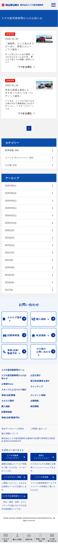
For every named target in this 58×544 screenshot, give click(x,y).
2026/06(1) (10, 185)
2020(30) (9, 267)
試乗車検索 (6, 412)
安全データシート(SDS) (12, 428)
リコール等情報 (41, 477)
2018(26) (9, 282)
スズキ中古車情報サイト (12, 496)
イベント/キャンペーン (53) (19, 157)
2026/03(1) (10, 208)
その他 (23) (11, 165)
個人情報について (9, 433)
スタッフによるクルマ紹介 (14, 389)
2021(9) (9, 260)
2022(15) (9, 252)
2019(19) (9, 275)
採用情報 (34, 406)
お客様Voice (7, 384)
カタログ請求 (7, 401)
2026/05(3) (10, 193)
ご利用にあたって (38, 428)
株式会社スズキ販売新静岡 (31, 5)
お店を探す (35, 375)
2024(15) (9, 238)
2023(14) (9, 245)
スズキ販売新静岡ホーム (12, 370)
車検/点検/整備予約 (10, 417)
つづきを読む (25, 67)
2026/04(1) (10, 200)
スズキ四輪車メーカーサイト (12, 456)
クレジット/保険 (38, 395)
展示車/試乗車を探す (40, 381)
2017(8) (9, 290)
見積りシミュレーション (41, 456)
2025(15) (9, 230)
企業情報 (34, 401)
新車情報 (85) (12, 150)
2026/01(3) (10, 223)
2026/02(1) (10, 215)
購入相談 (5, 406)
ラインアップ (36, 386)
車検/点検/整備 (8, 395)
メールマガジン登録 (12, 477)
